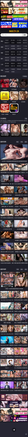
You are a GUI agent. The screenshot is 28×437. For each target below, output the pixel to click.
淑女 (22, 269)
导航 (2, 70)
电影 (2, 53)
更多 (26, 142)
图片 (2, 58)
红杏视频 (7, 71)
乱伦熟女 (19, 54)
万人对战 (19, 40)
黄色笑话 (19, 66)
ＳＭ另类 (25, 48)
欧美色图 (19, 57)
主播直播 (19, 48)
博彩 (2, 41)
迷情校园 (7, 66)
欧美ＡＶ (19, 46)
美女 (18, 142)
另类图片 (25, 60)
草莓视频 (19, 69)
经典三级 (13, 54)
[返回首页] (26, 434)
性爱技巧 (25, 66)
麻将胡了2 (7, 42)
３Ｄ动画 (25, 46)
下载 (26, 118)
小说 (2, 64)
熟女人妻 (7, 48)
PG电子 (7, 40)
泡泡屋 (12, 71)
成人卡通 (19, 51)
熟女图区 (19, 60)
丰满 (18, 269)
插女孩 (6, 69)
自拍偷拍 (13, 46)
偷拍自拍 (13, 51)
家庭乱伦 (13, 63)
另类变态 (25, 54)
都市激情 (7, 63)
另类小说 (13, 66)
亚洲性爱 (7, 51)
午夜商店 (13, 69)
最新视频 (3, 142)
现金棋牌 (19, 42)
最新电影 (3, 269)
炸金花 (12, 42)
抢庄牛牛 (25, 42)
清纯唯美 (13, 60)
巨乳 (22, 142)
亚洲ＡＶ (7, 46)
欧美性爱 (25, 51)
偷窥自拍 (7, 57)
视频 (2, 47)
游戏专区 (25, 40)
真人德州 (13, 40)
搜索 (25, 35)
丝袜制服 (13, 48)
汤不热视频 (24, 69)
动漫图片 (25, 57)
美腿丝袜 (7, 60)
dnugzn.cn (14, 31)
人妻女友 (19, 63)
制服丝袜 (7, 54)
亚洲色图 (13, 57)
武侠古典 (25, 63)
